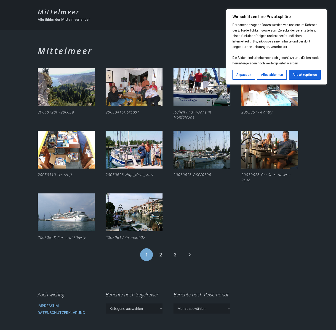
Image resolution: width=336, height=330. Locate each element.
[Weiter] (189, 254)
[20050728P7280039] (66, 87)
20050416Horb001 (122, 112)
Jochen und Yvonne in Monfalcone (192, 115)
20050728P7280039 (56, 112)
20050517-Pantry (256, 112)
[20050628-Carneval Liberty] (66, 212)
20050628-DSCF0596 (192, 174)
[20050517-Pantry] (269, 87)
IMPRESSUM (48, 306)
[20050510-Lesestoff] (66, 150)
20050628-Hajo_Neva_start (130, 174)
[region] (276, 46)
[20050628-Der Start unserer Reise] (269, 150)
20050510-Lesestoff (55, 174)
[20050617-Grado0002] (134, 212)
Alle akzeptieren (305, 75)
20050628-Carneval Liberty (62, 237)
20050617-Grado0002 (125, 237)
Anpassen (243, 75)
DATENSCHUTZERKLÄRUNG (61, 313)
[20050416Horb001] (134, 87)
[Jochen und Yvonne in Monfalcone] (201, 87)
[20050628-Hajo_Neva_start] (134, 150)
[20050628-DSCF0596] (201, 150)
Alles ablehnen (272, 75)
